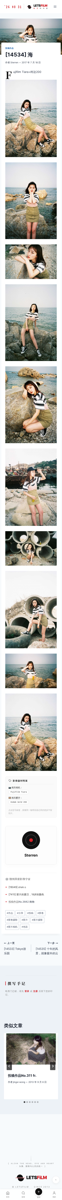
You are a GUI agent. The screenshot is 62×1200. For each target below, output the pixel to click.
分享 (20, 913)
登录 (27, 991)
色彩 (25, 926)
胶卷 (41, 913)
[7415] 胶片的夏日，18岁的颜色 (26, 894)
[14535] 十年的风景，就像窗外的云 (47, 948)
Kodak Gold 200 (19, 802)
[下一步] (52, 1066)
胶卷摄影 (12, 920)
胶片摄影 (37, 920)
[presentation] (31, 1051)
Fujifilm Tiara (19, 792)
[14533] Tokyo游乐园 (15, 948)
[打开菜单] (55, 6)
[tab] (24, 1102)
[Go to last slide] (9, 1066)
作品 (16, 901)
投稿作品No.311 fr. (22, 1076)
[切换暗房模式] (56, 1179)
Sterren (14, 62)
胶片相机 (12, 926)
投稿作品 (9, 48)
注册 (35, 991)
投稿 (11, 901)
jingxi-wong (19, 1082)
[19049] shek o (17, 887)
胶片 (18, 797)
